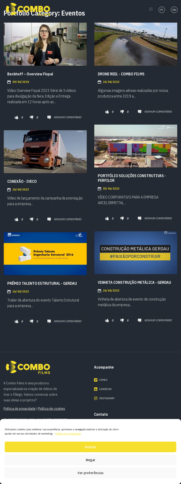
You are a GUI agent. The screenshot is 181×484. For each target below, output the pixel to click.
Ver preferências (90, 473)
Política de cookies (51, 409)
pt (161, 10)
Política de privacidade (68, 433)
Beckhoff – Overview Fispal (30, 74)
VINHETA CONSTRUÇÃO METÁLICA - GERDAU (134, 282)
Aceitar (90, 447)
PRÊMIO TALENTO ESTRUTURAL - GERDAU (42, 283)
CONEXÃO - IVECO (22, 181)
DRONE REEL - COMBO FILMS (121, 74)
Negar (90, 460)
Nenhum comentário (67, 117)
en (174, 10)
